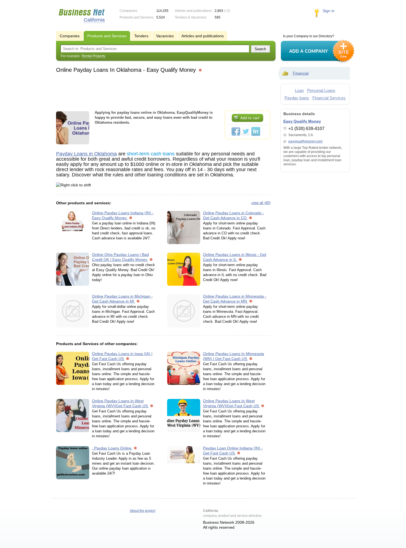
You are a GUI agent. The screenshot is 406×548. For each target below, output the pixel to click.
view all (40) (260, 203)
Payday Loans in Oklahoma (86, 154)
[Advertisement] (163, 90)
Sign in (328, 11)
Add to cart (249, 118)
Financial (301, 73)
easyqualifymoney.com (305, 141)
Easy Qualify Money (302, 121)
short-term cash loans (151, 154)
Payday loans (296, 98)
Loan (299, 90)
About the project (142, 511)
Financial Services (329, 98)
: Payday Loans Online (112, 448)
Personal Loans (321, 90)
